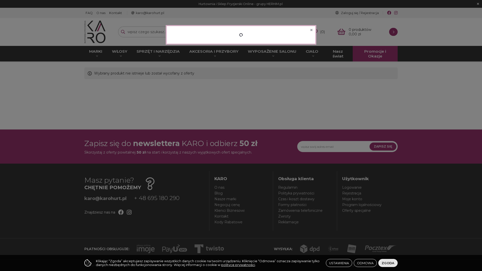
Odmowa (365, 263)
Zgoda (388, 263)
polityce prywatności (238, 265)
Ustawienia (339, 263)
